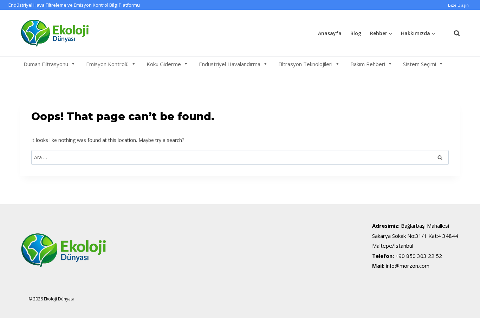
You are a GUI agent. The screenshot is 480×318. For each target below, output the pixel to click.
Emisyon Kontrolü (107, 63)
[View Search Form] (453, 33)
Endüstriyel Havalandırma (229, 63)
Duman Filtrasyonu (46, 63)
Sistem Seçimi (419, 63)
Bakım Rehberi (367, 63)
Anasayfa (330, 33)
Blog (355, 33)
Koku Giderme (164, 63)
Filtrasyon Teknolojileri (305, 63)
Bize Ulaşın (458, 5)
